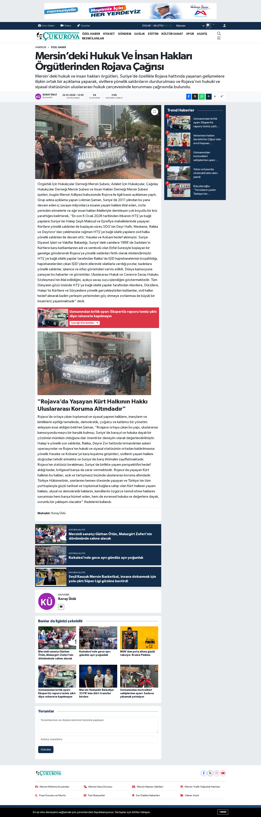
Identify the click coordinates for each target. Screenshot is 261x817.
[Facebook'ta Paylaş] (188, 97)
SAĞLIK (139, 33)
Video (67, 25)
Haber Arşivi (192, 795)
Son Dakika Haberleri (148, 795)
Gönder (46, 749)
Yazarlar (85, 25)
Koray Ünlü (67, 599)
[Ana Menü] (219, 38)
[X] (210, 773)
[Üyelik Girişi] (223, 26)
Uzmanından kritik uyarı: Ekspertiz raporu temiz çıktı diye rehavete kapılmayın (56, 693)
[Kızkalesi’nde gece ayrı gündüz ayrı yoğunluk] (98, 637)
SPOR (190, 33)
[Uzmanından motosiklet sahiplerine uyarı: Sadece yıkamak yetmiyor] (139, 676)
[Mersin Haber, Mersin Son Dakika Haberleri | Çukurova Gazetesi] (58, 36)
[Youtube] (223, 773)
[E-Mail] (61, 607)
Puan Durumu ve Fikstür (52, 795)
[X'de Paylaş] (195, 97)
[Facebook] (204, 773)
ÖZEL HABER (91, 33)
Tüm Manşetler (96, 795)
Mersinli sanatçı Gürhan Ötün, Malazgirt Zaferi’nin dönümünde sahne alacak (55, 655)
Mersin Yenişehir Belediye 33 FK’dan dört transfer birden (96, 693)
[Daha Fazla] (209, 97)
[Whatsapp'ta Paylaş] (202, 97)
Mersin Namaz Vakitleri (150, 786)
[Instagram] (216, 773)
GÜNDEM (124, 33)
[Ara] (219, 34)
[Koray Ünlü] (46, 601)
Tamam (222, 812)
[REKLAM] (130, 10)
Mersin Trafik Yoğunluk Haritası (202, 786)
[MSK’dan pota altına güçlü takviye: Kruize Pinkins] (139, 637)
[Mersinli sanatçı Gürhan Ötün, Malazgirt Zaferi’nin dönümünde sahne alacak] (57, 637)
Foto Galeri (48, 25)
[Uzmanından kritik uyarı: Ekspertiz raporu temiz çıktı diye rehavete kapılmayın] (57, 676)
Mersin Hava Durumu (100, 786)
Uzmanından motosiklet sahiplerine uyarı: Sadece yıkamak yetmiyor (137, 693)
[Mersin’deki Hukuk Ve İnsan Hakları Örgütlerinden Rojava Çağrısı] (98, 142)
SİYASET (109, 33)
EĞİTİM (153, 33)
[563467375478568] (94, 363)
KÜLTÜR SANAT (172, 33)
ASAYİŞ (202, 33)
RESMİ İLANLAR (93, 38)
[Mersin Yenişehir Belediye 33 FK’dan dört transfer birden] (98, 676)
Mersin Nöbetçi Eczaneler (54, 786)
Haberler (40, 47)
